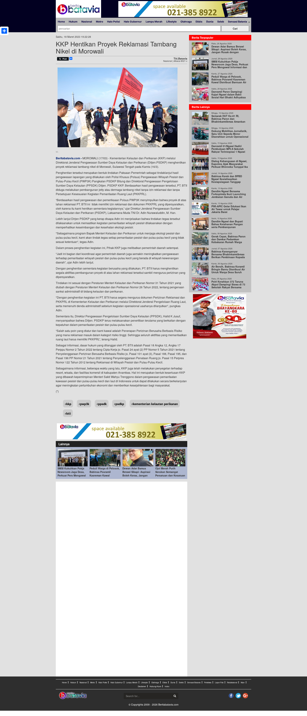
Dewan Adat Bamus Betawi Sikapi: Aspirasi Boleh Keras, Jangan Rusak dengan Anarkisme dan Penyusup (138, 475)
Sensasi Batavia (237, 21)
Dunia (209, 21)
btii (68, 413)
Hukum (73, 21)
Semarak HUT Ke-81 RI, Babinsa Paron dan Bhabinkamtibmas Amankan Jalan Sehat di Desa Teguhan (229, 120)
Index (167, 686)
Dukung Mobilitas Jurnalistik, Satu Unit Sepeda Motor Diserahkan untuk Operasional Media (229, 135)
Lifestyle (171, 21)
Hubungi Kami (155, 686)
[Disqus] (121, 531)
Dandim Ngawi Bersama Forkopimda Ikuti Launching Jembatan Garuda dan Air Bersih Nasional (228, 195)
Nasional (86, 21)
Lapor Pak (219, 682)
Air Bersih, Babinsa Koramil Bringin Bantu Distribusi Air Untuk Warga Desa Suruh (228, 269)
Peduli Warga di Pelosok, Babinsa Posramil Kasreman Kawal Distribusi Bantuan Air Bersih (105, 475)
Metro (99, 21)
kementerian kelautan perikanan (155, 404)
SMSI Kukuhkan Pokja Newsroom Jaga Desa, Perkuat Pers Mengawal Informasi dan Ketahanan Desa (72, 475)
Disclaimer (142, 686)
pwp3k (84, 404)
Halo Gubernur (133, 21)
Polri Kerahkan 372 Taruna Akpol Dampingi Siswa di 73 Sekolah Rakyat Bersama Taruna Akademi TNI (228, 286)
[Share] (4, 30)
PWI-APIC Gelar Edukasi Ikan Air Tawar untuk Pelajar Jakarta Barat (228, 209)
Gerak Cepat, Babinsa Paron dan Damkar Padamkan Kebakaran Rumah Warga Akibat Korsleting (228, 241)
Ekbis (199, 21)
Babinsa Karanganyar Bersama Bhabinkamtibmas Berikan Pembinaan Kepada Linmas (228, 256)
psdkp (119, 404)
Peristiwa (207, 682)
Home (61, 21)
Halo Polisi (113, 21)
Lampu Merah (154, 21)
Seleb (220, 21)
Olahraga (186, 21)
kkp (68, 404)
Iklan (243, 682)
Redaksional (232, 682)
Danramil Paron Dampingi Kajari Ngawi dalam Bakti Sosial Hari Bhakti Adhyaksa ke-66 (228, 96)
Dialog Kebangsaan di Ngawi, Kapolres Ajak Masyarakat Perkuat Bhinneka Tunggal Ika (229, 164)
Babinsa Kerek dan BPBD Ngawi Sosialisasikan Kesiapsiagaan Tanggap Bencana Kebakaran (226, 180)
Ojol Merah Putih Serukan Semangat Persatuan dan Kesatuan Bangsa (170, 474)
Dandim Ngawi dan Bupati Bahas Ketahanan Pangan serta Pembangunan (227, 224)
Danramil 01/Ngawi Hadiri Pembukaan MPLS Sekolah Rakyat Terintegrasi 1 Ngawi (228, 148)
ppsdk (102, 404)
